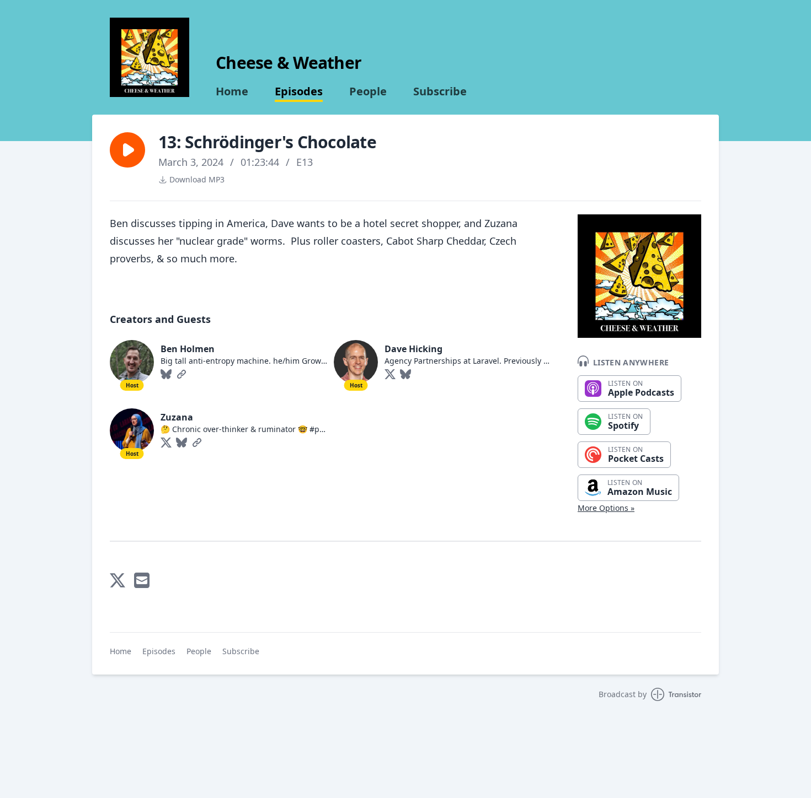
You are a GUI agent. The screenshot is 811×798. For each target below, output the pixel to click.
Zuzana (177, 417)
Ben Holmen (188, 349)
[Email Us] (142, 580)
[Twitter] (390, 374)
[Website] (181, 374)
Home (232, 91)
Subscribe (440, 91)
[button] (127, 150)
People (368, 91)
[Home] (149, 57)
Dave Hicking (413, 349)
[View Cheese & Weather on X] (117, 580)
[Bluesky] (166, 374)
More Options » (606, 508)
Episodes (299, 91)
